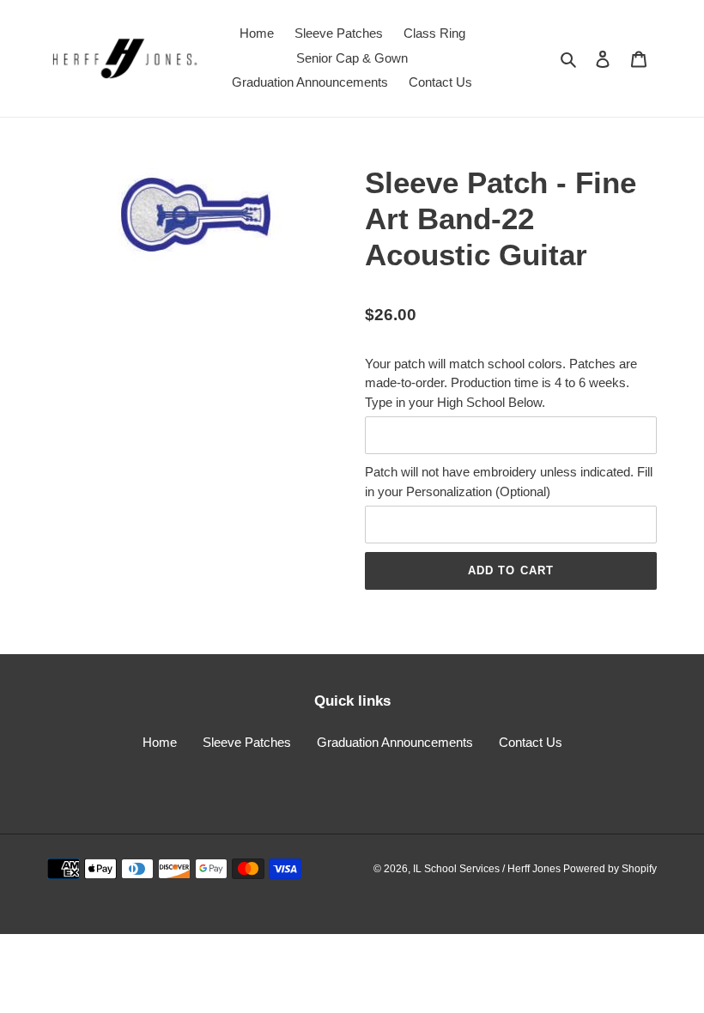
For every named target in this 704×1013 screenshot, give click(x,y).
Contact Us (530, 742)
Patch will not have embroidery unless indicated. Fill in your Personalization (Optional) (508, 481)
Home (160, 742)
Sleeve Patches (247, 742)
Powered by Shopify (610, 869)
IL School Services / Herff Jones (488, 869)
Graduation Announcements (395, 742)
